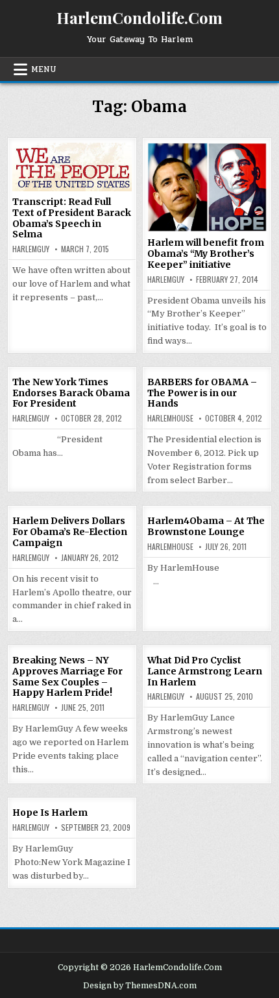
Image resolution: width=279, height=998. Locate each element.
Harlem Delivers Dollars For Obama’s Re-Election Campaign (69, 532)
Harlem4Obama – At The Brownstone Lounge (206, 526)
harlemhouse (170, 418)
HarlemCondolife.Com (139, 17)
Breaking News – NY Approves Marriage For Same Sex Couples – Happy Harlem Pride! (67, 676)
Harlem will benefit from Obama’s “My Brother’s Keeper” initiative (205, 253)
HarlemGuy (30, 249)
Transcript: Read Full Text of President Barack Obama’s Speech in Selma (71, 218)
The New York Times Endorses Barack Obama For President (71, 393)
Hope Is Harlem (50, 812)
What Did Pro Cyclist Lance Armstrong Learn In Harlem (204, 671)
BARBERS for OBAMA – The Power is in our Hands (202, 393)
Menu (43, 69)
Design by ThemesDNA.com (140, 985)
